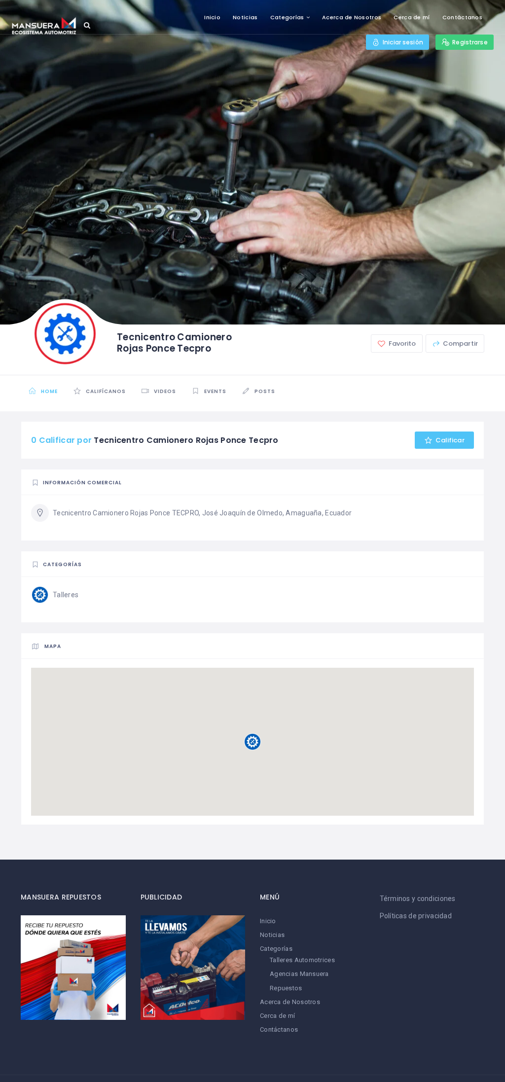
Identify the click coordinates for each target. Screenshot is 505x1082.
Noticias (245, 17)
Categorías (287, 17)
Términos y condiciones (418, 898)
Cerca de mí (412, 17)
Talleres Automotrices (302, 960)
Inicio (212, 17)
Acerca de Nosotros (351, 17)
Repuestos (286, 988)
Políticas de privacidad (416, 916)
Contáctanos (462, 17)
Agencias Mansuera (299, 973)
